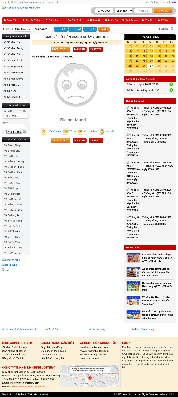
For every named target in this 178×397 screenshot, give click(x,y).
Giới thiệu (7, 394)
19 (144, 60)
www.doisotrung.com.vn (93, 354)
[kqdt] (16, 270)
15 (166, 55)
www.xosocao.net (89, 358)
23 (173, 60)
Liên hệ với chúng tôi (52, 358)
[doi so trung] (16, 265)
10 (129, 55)
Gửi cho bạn (90, 131)
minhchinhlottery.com (12, 2)
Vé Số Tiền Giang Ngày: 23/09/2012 (53, 56)
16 (173, 55)
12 (144, 55)
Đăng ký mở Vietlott (13, 358)
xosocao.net (52, 2)
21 (158, 60)
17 (129, 60)
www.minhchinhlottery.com (94, 350)
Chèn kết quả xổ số (38, 394)
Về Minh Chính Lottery (14, 347)
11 (137, 55)
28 (137, 46)
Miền (9, 111)
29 (144, 46)
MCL (173, 394)
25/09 (96, 49)
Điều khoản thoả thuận (53, 350)
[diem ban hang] (16, 260)
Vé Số (72, 131)
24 (129, 65)
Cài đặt (104, 29)
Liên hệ (20, 394)
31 (158, 46)
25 (137, 65)
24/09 (79, 49)
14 (158, 55)
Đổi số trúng (54, 131)
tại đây (172, 2)
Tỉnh (23, 111)
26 (144, 65)
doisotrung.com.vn (34, 2)
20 (151, 60)
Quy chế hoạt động (51, 347)
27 (129, 46)
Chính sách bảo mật (52, 354)
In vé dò (110, 131)
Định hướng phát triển (14, 350)
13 (151, 55)
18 (137, 60)
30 (151, 46)
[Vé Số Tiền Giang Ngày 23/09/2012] (76, 124)
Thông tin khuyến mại (14, 354)
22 (166, 60)
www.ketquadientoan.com (94, 347)
